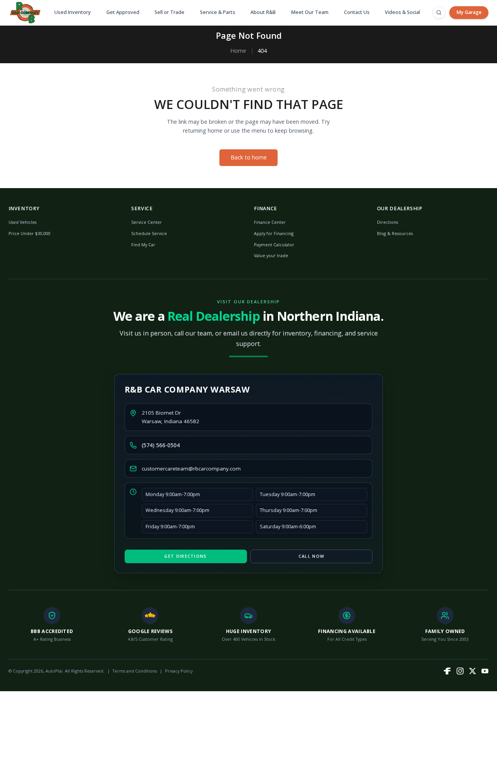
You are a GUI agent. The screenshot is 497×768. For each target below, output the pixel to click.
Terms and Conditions (135, 671)
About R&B (263, 12)
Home (238, 50)
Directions (387, 222)
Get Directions (185, 556)
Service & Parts (217, 12)
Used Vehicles (22, 222)
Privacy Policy (179, 671)
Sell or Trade (169, 12)
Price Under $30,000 (29, 233)
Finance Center (270, 222)
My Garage (468, 12)
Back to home (249, 157)
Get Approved (122, 12)
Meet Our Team (309, 12)
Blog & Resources (395, 233)
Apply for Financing (274, 233)
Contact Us (357, 12)
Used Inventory (72, 12)
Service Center (146, 222)
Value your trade (271, 255)
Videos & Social (402, 12)
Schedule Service (149, 233)
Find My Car (143, 244)
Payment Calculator (274, 244)
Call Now (311, 556)
